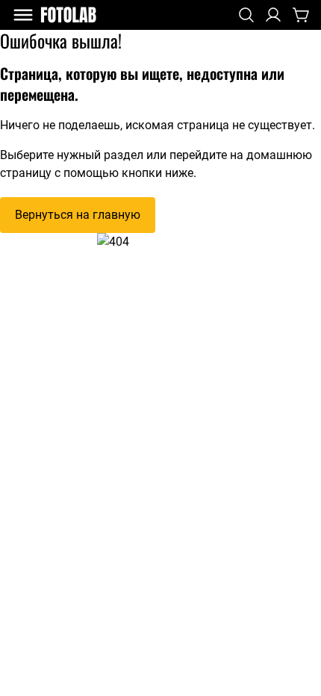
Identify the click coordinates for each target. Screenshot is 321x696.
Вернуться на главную (77, 215)
